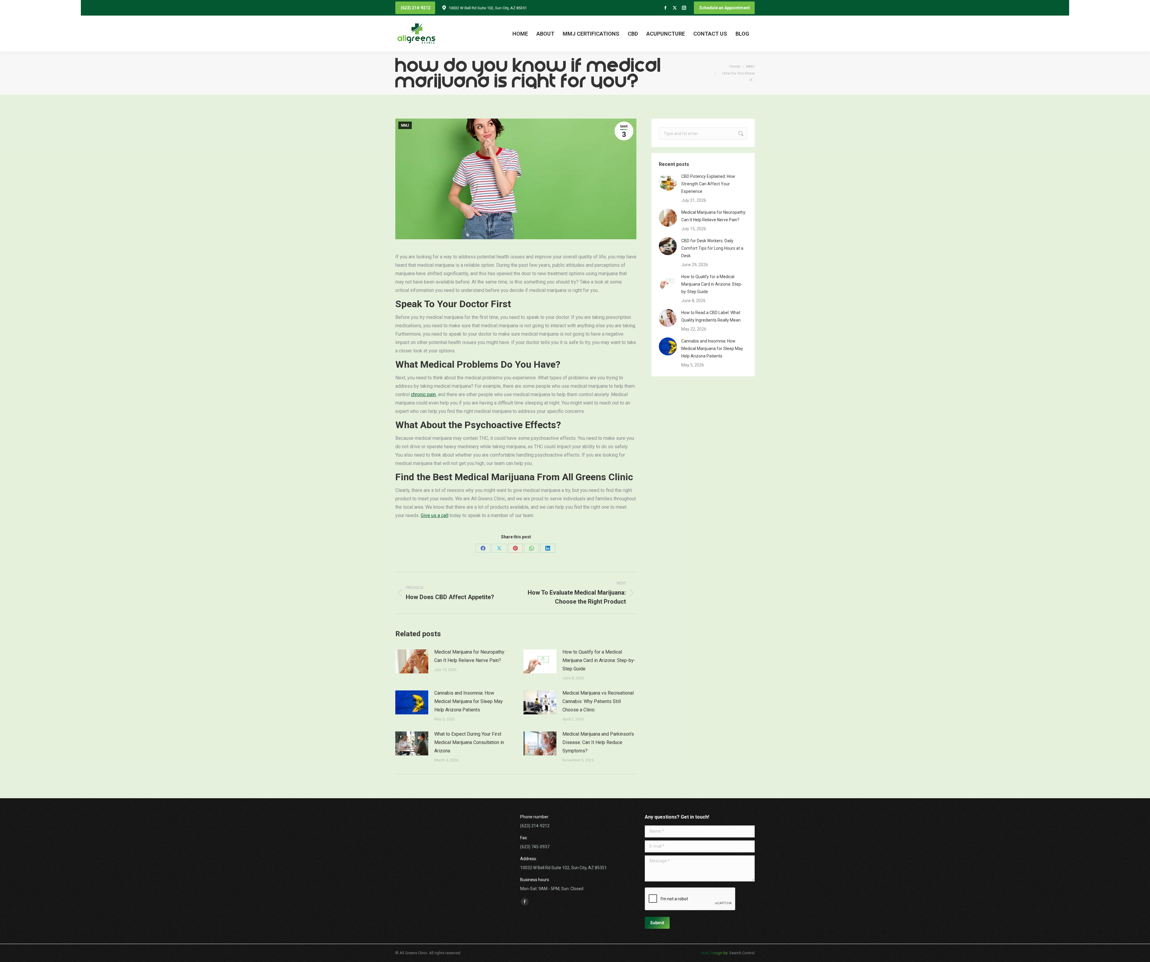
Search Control (741, 953)
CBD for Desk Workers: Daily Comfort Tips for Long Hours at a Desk (712, 248)
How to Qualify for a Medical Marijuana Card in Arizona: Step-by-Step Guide (598, 660)
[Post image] (411, 661)
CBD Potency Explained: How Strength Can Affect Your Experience (708, 184)
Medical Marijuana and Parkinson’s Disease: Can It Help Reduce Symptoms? (598, 742)
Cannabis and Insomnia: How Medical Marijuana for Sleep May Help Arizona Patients (468, 701)
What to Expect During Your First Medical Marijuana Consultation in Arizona (469, 742)
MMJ (405, 125)
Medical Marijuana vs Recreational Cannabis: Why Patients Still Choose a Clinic (598, 701)
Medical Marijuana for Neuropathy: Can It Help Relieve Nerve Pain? (469, 656)
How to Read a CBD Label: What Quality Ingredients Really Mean (711, 316)
